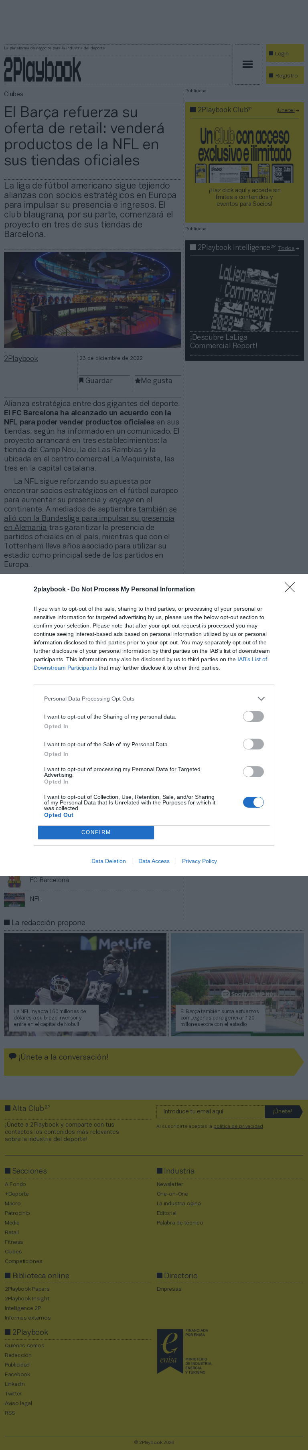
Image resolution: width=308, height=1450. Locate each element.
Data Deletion (108, 861)
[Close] (292, 589)
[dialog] (154, 725)
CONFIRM (96, 832)
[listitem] (154, 699)
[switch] (253, 716)
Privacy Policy (199, 861)
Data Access (154, 861)
